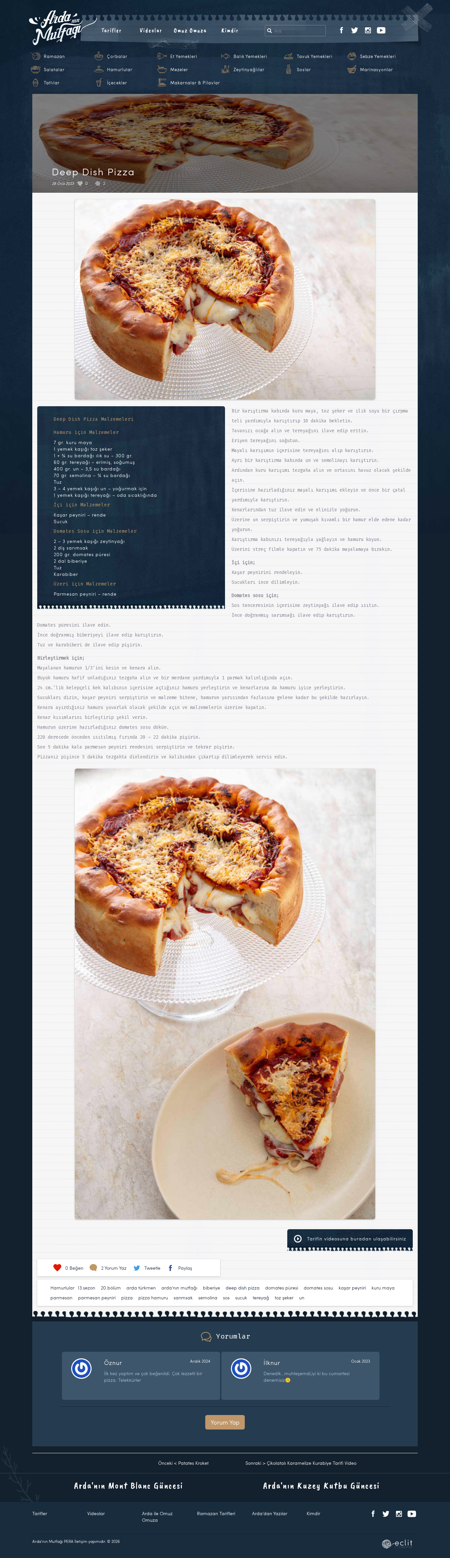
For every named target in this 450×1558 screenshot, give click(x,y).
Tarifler (111, 30)
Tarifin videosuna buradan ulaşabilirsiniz (355, 1238)
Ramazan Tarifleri (216, 1513)
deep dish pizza (243, 1288)
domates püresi (281, 1288)
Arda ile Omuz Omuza (157, 1516)
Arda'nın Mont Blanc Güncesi (128, 1485)
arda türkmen (141, 1288)
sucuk (241, 1297)
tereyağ (261, 1297)
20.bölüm (111, 1288)
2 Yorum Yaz (114, 1268)
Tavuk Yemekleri (314, 56)
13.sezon (86, 1288)
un (301, 1297)
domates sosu (318, 1288)
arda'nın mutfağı (179, 1288)
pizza (127, 1297)
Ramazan (54, 56)
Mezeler (179, 69)
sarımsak (183, 1297)
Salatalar (54, 69)
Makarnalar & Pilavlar (195, 83)
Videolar (151, 30)
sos (226, 1297)
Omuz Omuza (190, 30)
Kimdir (230, 30)
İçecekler (117, 83)
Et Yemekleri (183, 56)
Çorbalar (117, 56)
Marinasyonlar (376, 69)
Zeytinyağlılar (249, 69)
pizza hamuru (153, 1297)
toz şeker (284, 1297)
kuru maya (383, 1288)
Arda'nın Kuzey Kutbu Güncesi (321, 1485)
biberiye (211, 1288)
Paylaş (185, 1268)
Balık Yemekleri (250, 56)
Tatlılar (52, 83)
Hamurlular (119, 69)
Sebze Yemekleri (378, 56)
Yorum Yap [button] (225, 1422)
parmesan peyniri (97, 1297)
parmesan (61, 1297)
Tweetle (152, 1268)
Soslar (304, 69)
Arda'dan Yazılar (269, 1513)
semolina (207, 1297)
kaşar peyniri (352, 1288)
